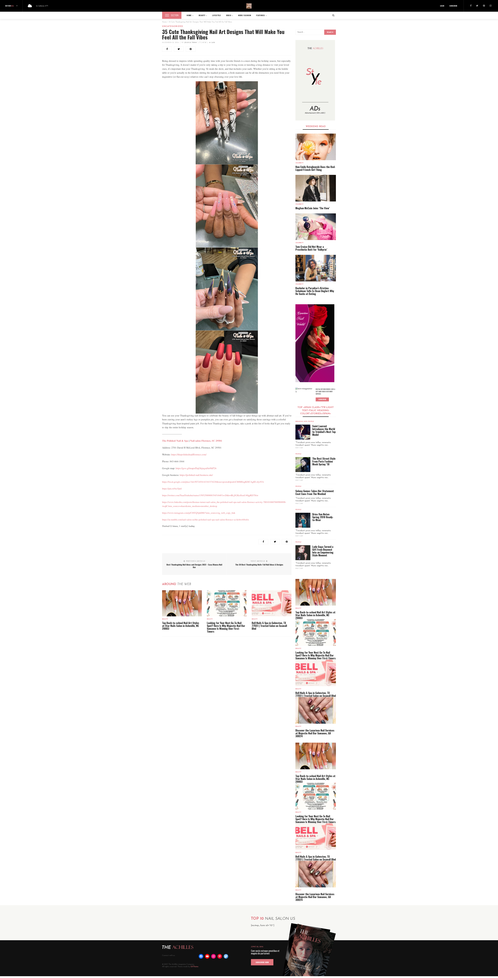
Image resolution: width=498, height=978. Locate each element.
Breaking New (301, 421)
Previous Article (195, 561)
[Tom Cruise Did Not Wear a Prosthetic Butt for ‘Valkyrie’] (315, 226)
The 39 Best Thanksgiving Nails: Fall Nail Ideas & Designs (259, 564)
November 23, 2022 (170, 42)
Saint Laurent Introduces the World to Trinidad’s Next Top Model (324, 430)
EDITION (9, 6)
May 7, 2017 (299, 448)
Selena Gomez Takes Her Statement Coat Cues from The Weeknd (314, 492)
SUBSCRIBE (453, 6)
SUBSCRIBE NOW (262, 962)
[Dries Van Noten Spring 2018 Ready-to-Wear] (302, 520)
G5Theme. (195, 967)
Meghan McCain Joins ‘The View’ (312, 208)
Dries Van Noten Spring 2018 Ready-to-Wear (322, 517)
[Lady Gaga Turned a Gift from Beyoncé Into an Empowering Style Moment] (302, 552)
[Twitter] (477, 6)
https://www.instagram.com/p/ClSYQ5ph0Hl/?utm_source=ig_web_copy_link (198, 512)
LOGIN (442, 6)
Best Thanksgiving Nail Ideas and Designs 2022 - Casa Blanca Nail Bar (194, 566)
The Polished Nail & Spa (175, 440)
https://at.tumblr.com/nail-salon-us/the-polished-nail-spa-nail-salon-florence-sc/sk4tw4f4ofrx (205, 519)
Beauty (165, 619)
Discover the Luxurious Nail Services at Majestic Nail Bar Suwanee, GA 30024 (314, 733)
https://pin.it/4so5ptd (172, 488)
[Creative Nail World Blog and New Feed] (315, 80)
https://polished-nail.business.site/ (196, 475)
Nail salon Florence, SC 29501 (206, 440)
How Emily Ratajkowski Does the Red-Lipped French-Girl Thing (315, 168)
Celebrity (299, 163)
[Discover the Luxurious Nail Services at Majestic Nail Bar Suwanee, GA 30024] (315, 710)
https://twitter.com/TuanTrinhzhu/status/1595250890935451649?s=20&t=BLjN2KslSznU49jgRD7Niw (210, 495)
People (311, 421)
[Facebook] (470, 6)
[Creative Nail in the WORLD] (314, 343)
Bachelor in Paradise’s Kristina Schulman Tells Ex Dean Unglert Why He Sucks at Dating (314, 291)
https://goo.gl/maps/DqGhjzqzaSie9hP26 (196, 468)
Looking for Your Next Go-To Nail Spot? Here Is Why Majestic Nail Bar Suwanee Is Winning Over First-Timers (226, 627)
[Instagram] (491, 6)
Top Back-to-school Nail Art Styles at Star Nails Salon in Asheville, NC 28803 (180, 625)
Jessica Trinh (190, 42)
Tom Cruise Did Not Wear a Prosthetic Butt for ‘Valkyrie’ (311, 248)
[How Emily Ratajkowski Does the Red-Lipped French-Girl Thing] (315, 147)
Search (330, 32)
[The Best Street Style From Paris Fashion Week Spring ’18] (302, 464)
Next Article (258, 561)
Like (203, 42)
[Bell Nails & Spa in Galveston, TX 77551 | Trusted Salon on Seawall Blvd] (271, 603)
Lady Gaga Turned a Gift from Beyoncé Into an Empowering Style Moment (322, 551)
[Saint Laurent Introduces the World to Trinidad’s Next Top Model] (302, 432)
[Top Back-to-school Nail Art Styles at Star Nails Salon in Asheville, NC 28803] (182, 603)
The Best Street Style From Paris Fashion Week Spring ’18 (324, 461)
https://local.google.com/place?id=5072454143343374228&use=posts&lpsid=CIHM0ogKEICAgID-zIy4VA (213, 481)
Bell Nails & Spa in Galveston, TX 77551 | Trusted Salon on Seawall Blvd (269, 625)
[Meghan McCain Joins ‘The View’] (315, 188)
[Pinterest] (484, 6)
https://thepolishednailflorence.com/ (188, 454)
